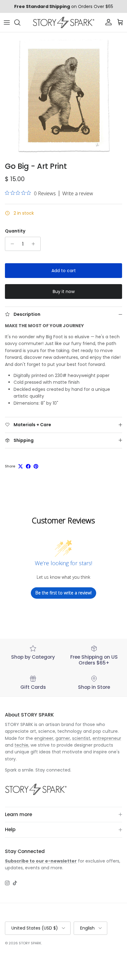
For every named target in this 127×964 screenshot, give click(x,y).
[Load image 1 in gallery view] (63, 95)
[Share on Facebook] (28, 466)
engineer (43, 738)
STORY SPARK (30, 943)
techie (21, 745)
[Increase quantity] (35, 244)
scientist (81, 738)
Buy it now (64, 291)
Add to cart (63, 271)
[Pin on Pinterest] (36, 466)
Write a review (77, 193)
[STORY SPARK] (63, 22)
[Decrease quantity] (10, 244)
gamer (62, 738)
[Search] (20, 22)
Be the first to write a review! (63, 593)
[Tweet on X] (20, 466)
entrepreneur (106, 738)
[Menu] (7, 22)
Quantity (15, 231)
